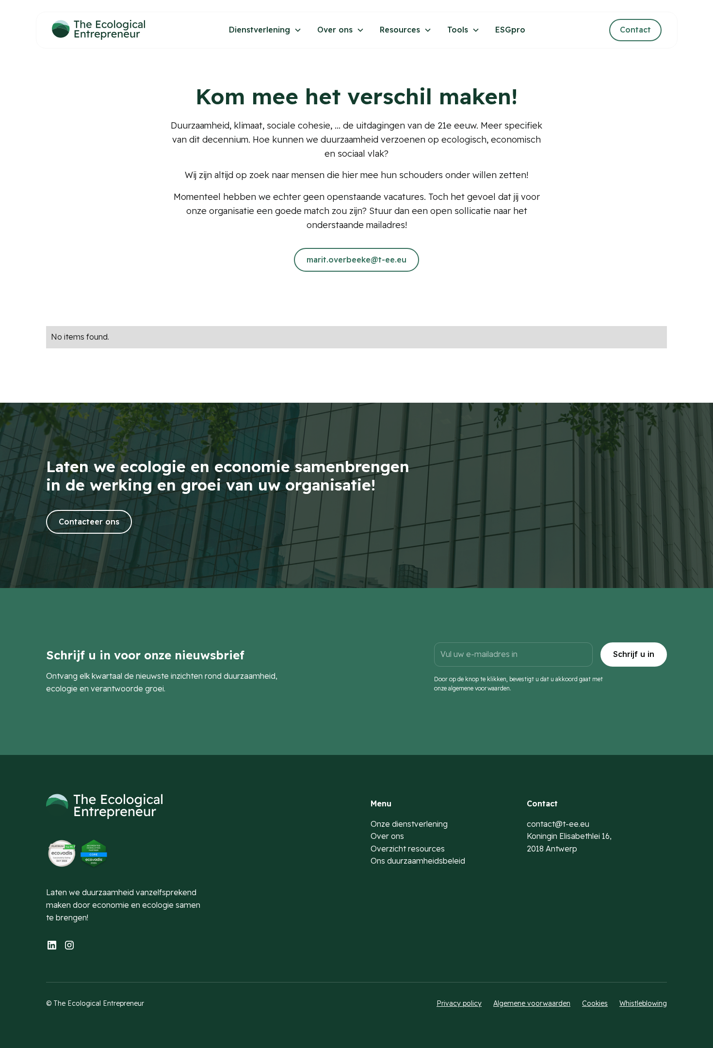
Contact (635, 29)
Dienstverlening (259, 29)
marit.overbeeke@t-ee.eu (356, 259)
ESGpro (510, 29)
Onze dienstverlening (409, 824)
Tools (457, 29)
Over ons (387, 836)
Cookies (595, 1003)
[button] (265, 30)
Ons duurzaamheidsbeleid (418, 861)
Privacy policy (459, 1003)
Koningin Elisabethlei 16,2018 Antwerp (569, 842)
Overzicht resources (408, 848)
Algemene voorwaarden (531, 1003)
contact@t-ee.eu (558, 824)
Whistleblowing (643, 1003)
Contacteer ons (89, 521)
